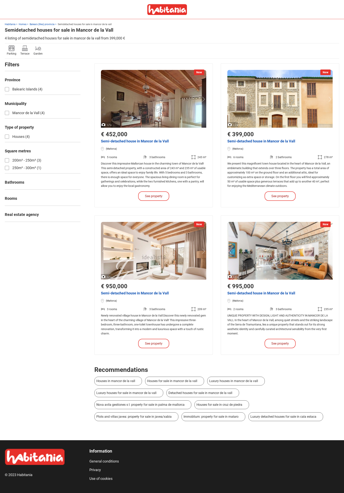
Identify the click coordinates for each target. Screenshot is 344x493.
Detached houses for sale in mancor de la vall (200, 393)
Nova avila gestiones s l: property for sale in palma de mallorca (140, 405)
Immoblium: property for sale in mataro (211, 417)
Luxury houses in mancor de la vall (233, 381)
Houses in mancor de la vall (115, 381)
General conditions (104, 461)
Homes (22, 24)
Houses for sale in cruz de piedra (219, 405)
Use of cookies (100, 478)
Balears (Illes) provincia (42, 24)
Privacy (95, 470)
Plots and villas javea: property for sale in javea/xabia (134, 417)
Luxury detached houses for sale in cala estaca (283, 417)
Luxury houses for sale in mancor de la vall (126, 393)
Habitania (10, 24)
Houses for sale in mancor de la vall (172, 381)
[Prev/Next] (104, 99)
